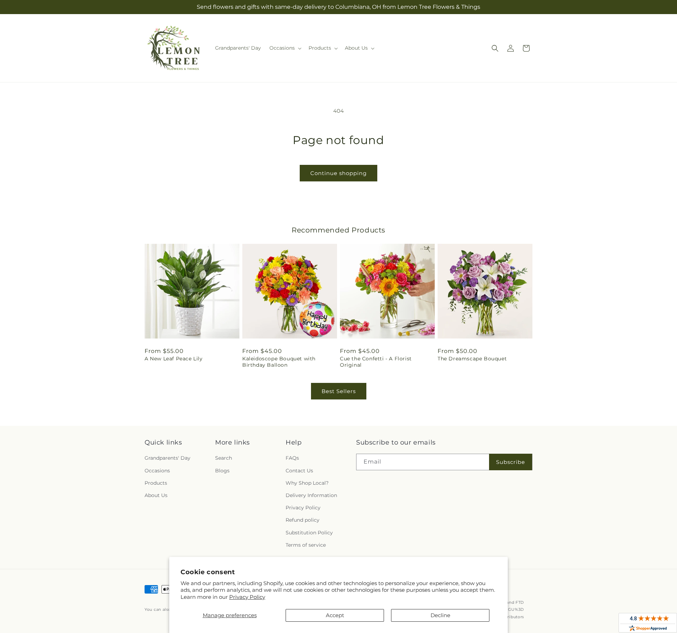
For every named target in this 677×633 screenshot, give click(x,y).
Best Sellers (339, 391)
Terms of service (306, 545)
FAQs (292, 458)
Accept (335, 615)
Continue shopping (338, 173)
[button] (284, 48)
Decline (440, 615)
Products (156, 483)
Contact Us (299, 470)
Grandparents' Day (167, 458)
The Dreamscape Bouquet (472, 358)
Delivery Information (311, 495)
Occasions (157, 470)
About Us (156, 495)
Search (223, 458)
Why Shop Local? (307, 483)
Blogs (222, 470)
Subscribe (510, 462)
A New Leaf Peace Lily (174, 358)
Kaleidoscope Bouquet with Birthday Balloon (279, 361)
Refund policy (302, 520)
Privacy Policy (247, 597)
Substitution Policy (309, 532)
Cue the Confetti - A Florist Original (376, 361)
